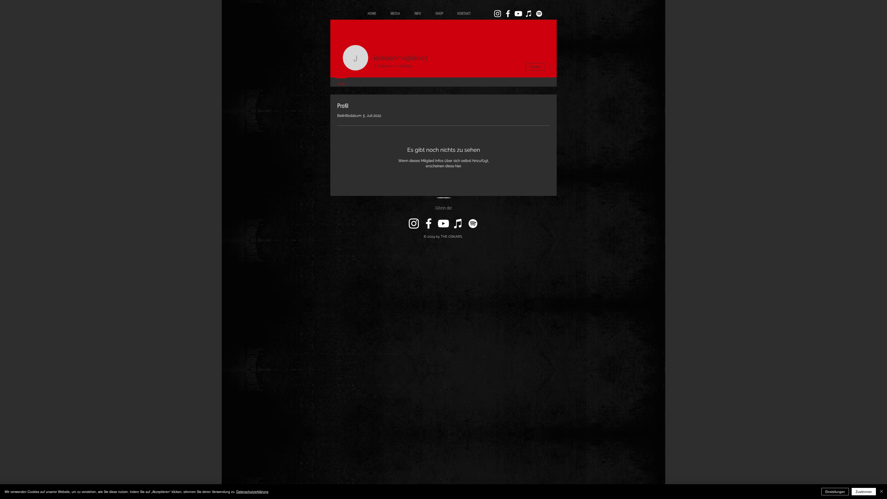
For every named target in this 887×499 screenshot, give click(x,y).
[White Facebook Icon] (508, 13)
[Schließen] (881, 491)
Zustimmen (864, 491)
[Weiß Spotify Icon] (539, 13)
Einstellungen (835, 491)
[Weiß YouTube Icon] (518, 13)
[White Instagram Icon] (497, 13)
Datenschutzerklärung (252, 491)
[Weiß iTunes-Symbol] (528, 13)
